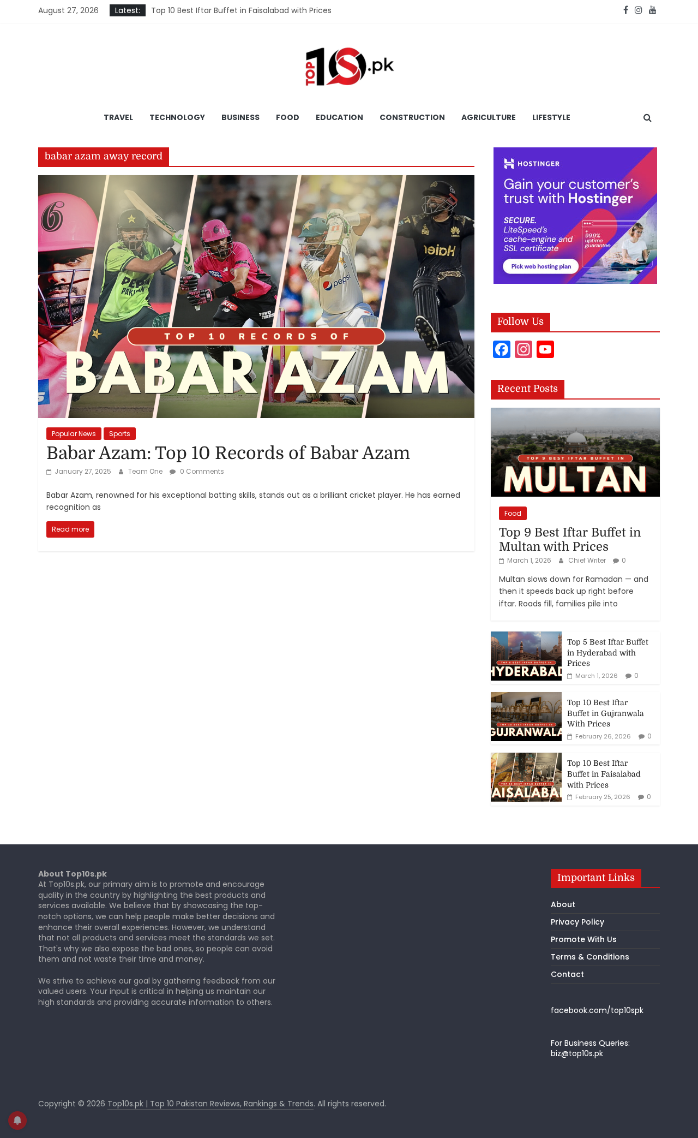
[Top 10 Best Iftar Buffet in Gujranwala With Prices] (526, 698)
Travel (118, 117)
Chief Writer (587, 560)
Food (287, 117)
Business (240, 117)
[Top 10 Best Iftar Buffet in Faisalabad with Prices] (526, 758)
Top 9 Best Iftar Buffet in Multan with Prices (570, 539)
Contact (567, 974)
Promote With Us (584, 939)
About (563, 904)
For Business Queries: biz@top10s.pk (590, 1048)
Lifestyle (551, 117)
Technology (177, 117)
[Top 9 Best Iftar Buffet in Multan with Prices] (575, 413)
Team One (146, 471)
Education (339, 117)
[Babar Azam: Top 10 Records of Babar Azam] (256, 182)
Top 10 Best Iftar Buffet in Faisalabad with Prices (241, 12)
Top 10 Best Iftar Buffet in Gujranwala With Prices (605, 713)
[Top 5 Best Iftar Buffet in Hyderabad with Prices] (526, 637)
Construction (412, 117)
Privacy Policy (577, 921)
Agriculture (488, 117)
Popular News (74, 433)
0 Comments (201, 471)
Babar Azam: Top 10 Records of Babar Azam (228, 453)
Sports (119, 433)
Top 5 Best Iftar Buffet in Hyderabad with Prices (607, 652)
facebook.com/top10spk (597, 1010)
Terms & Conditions (590, 956)
